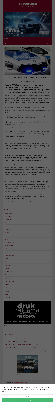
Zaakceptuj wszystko (27, 400)
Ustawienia (27, 396)
